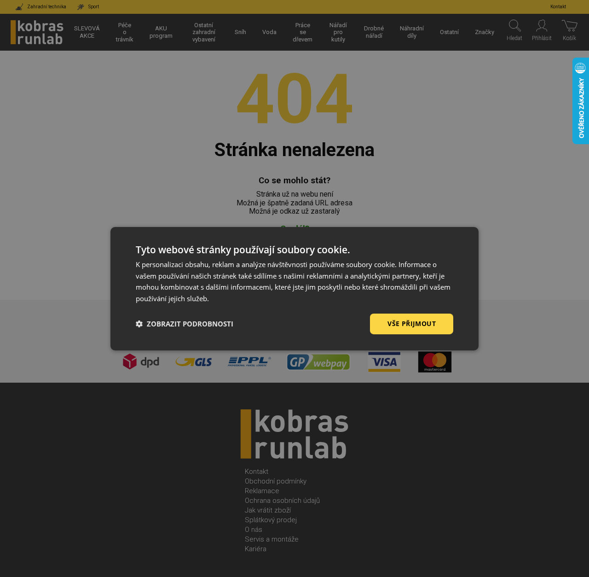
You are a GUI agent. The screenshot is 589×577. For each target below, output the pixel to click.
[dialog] (294, 288)
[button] (184, 324)
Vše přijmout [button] (411, 323)
